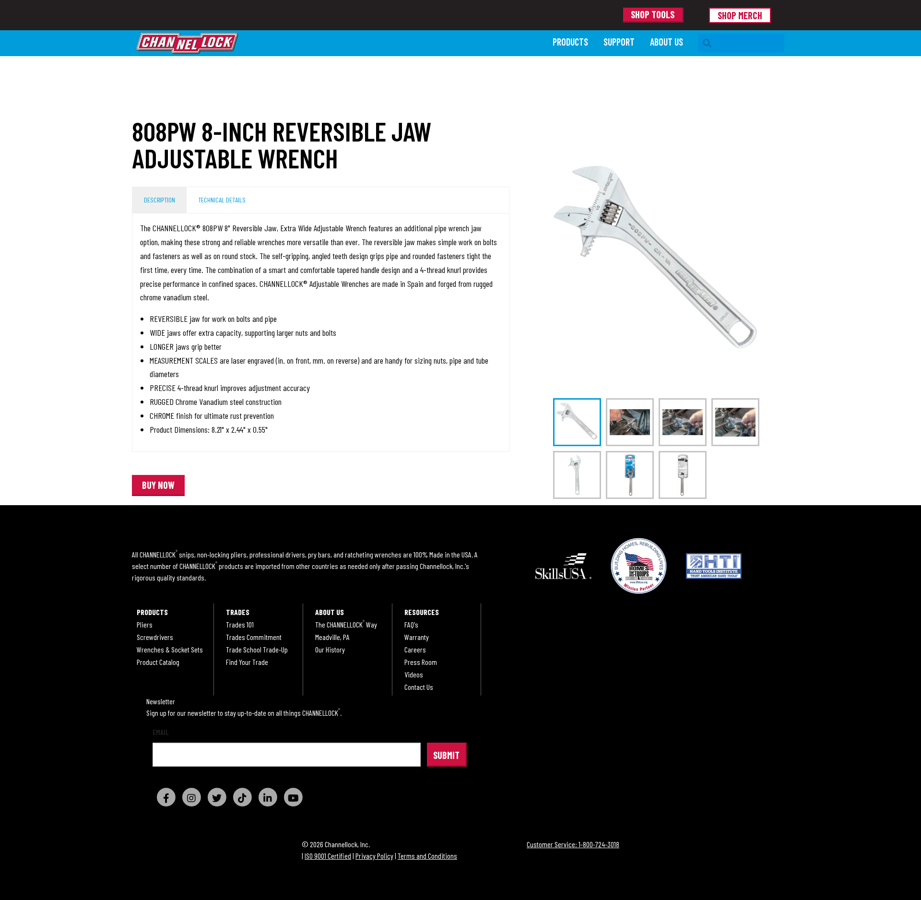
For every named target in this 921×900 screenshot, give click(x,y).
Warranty (416, 637)
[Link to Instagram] (191, 797)
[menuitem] (570, 43)
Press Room (420, 662)
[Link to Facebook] (166, 797)
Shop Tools (652, 14)
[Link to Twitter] (217, 797)
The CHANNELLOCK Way (346, 624)
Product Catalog (158, 662)
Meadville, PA (332, 637)
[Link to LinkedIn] (268, 797)
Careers (415, 649)
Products (570, 41)
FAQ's (411, 624)
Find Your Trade (247, 662)
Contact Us (418, 687)
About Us (666, 41)
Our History (330, 649)
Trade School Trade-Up (257, 649)
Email (161, 732)
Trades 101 (240, 624)
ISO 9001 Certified (328, 855)
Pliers (145, 624)
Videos (413, 674)
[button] (158, 485)
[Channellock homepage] (339, 43)
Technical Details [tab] (222, 200)
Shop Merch (740, 15)
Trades (237, 612)
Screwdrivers (155, 637)
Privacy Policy (374, 855)
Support (619, 41)
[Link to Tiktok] (242, 797)
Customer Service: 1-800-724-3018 (573, 844)
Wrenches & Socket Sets (170, 649)
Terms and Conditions (427, 855)
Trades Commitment (254, 637)
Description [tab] (159, 200)
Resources (421, 612)
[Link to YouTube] (293, 797)
